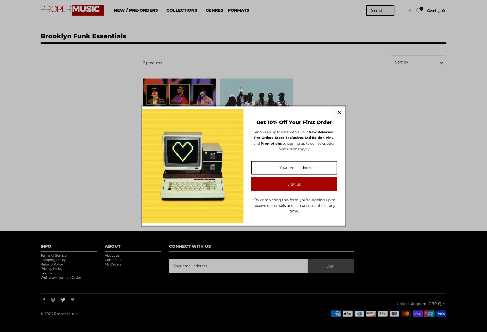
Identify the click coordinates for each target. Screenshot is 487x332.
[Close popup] (339, 112)
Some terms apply (294, 149)
